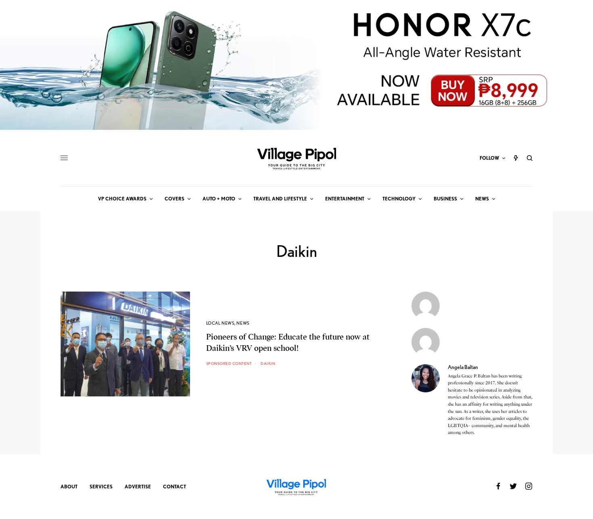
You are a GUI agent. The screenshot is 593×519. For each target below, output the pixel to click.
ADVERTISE (138, 487)
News (242, 323)
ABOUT (69, 487)
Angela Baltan (463, 367)
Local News (220, 323)
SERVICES (101, 487)
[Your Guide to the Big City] (296, 158)
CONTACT (174, 487)
